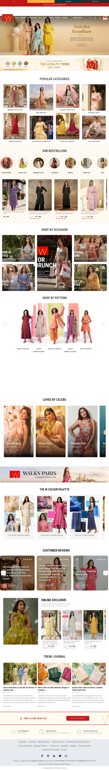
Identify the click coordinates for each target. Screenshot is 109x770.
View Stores (78, 718)
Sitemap (73, 746)
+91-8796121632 (80, 761)
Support (22, 742)
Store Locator (84, 746)
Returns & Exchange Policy (78, 742)
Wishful (68, 1)
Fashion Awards (25, 746)
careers (64, 746)
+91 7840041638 (60, 761)
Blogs (63, 750)
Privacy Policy (58, 742)
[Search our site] (90, 18)
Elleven (95, 1)
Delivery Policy (41, 746)
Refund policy (44, 742)
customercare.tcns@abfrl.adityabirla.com (33, 761)
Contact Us (54, 746)
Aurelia (41, 1)
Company (32, 742)
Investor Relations (51, 750)
